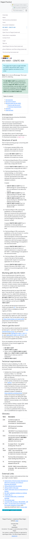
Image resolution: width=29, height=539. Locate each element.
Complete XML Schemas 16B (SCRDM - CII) (16, 502)
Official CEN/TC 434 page (11, 488)
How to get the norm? (14, 105)
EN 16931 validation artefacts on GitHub (15, 493)
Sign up (5, 43)
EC (14, 307)
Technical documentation (10, 20)
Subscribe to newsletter (9, 35)
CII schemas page (9, 500)
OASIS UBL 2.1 (8, 495)
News (4, 17)
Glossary (8, 108)
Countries (5, 30)
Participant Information (20, 5)
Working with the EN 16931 (13, 103)
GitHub (10, 382)
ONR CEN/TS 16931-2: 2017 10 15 (15, 335)
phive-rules (24, 507)
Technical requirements (14, 107)
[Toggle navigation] (26, 10)
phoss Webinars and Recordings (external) (14, 49)
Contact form (6, 38)
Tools (4, 22)
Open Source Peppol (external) (11, 32)
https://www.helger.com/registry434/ (13, 319)
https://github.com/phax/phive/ (13, 393)
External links (9, 110)
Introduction (9, 100)
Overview (5, 15)
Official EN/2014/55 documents (13, 486)
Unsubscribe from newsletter (14, 525)
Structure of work (11, 101)
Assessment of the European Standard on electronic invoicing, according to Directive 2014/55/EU (16, 482)
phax (16, 521)
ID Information (18, 10)
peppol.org (14, 536)
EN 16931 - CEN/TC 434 (9, 27)
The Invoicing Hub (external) (10, 52)
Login (4, 41)
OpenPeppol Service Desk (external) (13, 46)
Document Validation (21, 7)
